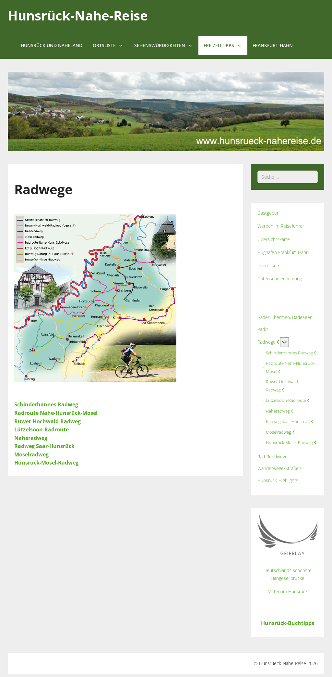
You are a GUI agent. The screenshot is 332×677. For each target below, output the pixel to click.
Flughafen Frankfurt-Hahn (283, 252)
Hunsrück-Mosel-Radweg (46, 462)
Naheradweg (30, 437)
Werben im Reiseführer (280, 226)
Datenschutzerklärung (279, 278)
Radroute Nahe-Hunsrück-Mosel (56, 412)
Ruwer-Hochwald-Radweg (47, 421)
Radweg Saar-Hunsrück (44, 446)
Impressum (268, 265)
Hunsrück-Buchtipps (287, 623)
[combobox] (287, 177)
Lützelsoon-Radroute (41, 429)
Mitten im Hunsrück (287, 591)
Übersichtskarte (273, 239)
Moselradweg (31, 454)
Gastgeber (268, 213)
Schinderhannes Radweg (46, 404)
